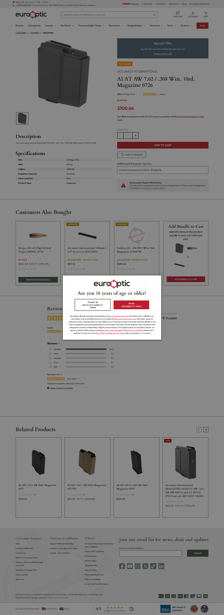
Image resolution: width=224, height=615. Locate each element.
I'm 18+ (131, 305)
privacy (106, 330)
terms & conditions (135, 330)
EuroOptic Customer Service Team (110, 333)
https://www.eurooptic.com (117, 316)
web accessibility (116, 330)
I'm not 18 (92, 305)
